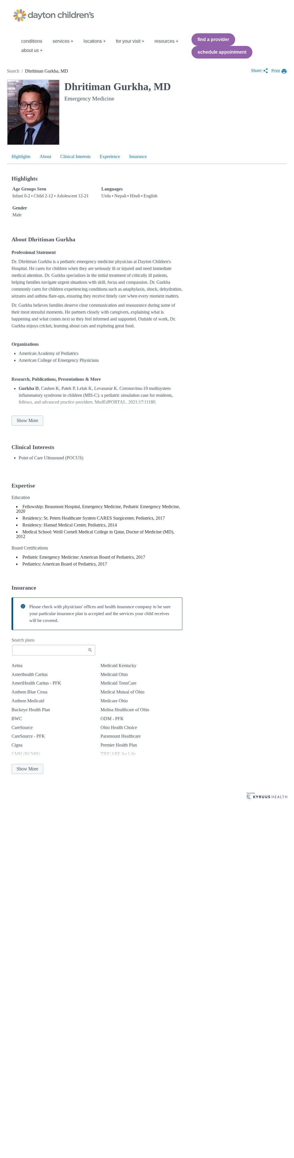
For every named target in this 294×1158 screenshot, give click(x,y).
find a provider (213, 39)
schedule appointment (222, 52)
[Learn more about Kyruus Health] (267, 796)
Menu (11, 45)
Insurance (138, 156)
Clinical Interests (75, 156)
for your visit (128, 41)
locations (93, 41)
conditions (31, 41)
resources (164, 41)
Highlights (20, 156)
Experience (110, 156)
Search (13, 71)
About (45, 156)
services (61, 41)
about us (30, 50)
